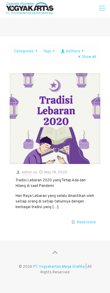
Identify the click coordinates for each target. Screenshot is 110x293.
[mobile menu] (102, 9)
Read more (86, 222)
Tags (47, 51)
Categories (24, 51)
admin (27, 172)
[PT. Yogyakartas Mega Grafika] (31, 8)
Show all (89, 57)
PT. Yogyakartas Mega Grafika (59, 266)
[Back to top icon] (55, 253)
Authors (73, 51)
